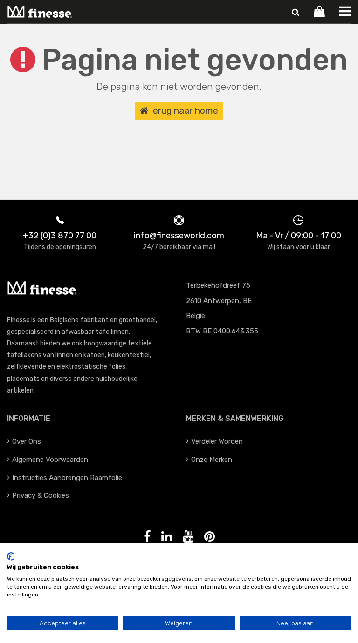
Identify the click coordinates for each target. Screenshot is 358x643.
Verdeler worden (217, 441)
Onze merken (211, 459)
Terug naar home (183, 110)
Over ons (26, 441)
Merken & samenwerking (234, 418)
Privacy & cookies (40, 495)
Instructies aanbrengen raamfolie (67, 478)
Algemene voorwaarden (50, 459)
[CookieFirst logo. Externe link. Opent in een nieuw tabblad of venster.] (10, 556)
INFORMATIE (28, 418)
